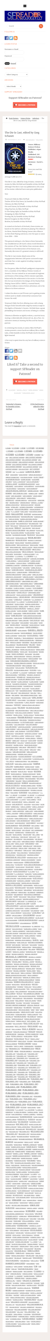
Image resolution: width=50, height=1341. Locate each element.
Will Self (20, 1312)
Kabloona (28, 874)
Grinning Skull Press (25, 754)
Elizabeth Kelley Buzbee (14, 686)
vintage (9, 1283)
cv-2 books (9, 599)
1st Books (40, 448)
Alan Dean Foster (26, 477)
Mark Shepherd (16, 938)
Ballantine (17, 514)
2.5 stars (19, 451)
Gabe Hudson (39, 722)
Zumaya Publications (13, 1326)
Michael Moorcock (18, 968)
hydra (39, 785)
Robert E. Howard (24, 1149)
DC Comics (9, 638)
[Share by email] (20, 351)
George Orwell (30, 738)
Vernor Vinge (19, 1278)
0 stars (8, 448)
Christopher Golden (13, 581)
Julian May (30, 867)
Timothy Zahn (27, 1258)
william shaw (11, 1312)
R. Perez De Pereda (20, 1112)
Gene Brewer (19, 733)
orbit (32, 1009)
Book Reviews (13, 118)
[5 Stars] (34, 174)
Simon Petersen (21, 1208)
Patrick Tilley (10, 1021)
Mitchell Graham (11, 980)
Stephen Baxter (33, 1223)
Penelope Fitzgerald (20, 1032)
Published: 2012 (30, 1099)
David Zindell (32, 635)
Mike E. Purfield (26, 973)
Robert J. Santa (18, 1153)
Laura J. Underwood (31, 908)
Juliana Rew (10, 867)
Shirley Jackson (34, 1202)
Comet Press (38, 590)
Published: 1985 (22, 1074)
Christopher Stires (15, 586)
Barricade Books (11, 521)
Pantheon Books (20, 1016)
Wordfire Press (23, 1316)
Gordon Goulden (30, 742)
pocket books (24, 1044)
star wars (17, 1221)
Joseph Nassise (18, 862)
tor (35, 1266)
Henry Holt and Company (22, 776)
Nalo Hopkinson (36, 989)
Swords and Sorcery (22, 1242)
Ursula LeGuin (38, 1273)
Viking (18, 1280)
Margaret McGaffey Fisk (27, 933)
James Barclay (11, 809)
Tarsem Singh (24, 1246)
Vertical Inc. (10, 1280)
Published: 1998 (12, 1087)
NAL (28, 989)
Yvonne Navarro (11, 1323)
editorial (22, 675)
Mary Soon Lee (22, 942)
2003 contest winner (33, 457)
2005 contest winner (29, 460)
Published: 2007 (27, 1096)
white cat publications (28, 1295)
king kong (9, 896)
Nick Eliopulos (17, 998)
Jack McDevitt (17, 804)
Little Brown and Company (24, 918)
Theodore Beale (20, 1251)
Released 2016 (37, 1131)
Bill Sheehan (30, 530)
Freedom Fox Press (34, 720)
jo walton (19, 864)
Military (39, 139)
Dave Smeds (34, 622)
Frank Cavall (17, 715)
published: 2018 (12, 1107)
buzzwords (18, 554)
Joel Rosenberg (28, 839)
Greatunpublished (12, 747)
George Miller (19, 738)
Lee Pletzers (25, 910)
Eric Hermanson (23, 693)
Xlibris (39, 1319)
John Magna (32, 848)
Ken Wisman (19, 890)
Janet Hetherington (23, 820)
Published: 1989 (34, 1076)
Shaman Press (31, 1200)
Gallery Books (11, 727)
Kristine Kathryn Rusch (31, 899)
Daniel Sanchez (11, 611)
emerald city (10, 690)
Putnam (23, 1107)
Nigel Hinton (19, 1000)
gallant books (31, 724)
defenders (25, 642)
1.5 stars (30, 448)
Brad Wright (10, 542)
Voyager (36, 1283)
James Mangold (38, 813)
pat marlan (31, 1016)
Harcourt (10, 764)
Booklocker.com (21, 538)
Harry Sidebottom (19, 769)
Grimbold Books (11, 754)
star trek (33, 1218)
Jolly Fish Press (22, 852)
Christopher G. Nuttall (33, 579)
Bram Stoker (19, 542)
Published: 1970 (35, 1065)
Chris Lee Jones (37, 574)
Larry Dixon (39, 906)
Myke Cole (27, 986)
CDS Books (26, 567)
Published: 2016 (18, 1104)
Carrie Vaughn (35, 561)
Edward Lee (21, 677)
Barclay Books (14, 519)
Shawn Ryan (24, 1202)
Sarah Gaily (26, 1183)
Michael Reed (30, 968)
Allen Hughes (39, 486)
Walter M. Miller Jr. (24, 1288)
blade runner (30, 532)
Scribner (20, 1193)
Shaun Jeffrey (14, 1202)
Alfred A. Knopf (11, 484)
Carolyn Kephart (23, 561)
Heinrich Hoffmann (29, 774)
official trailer (33, 1005)
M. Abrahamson (25, 926)
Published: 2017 (28, 393)
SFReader (16, 1200)
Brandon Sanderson (32, 542)
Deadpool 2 (17, 638)
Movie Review (26, 984)
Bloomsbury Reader (19, 535)
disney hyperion (18, 654)
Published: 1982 (23, 1072)
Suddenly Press (35, 1237)
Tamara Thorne (32, 1244)
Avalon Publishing (21, 509)
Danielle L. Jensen (33, 608)
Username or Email (11, 49)
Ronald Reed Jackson (29, 1167)
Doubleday (9, 663)
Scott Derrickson (24, 1190)
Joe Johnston (18, 839)
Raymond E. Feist (35, 1122)
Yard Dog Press (20, 1321)
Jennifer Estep (30, 832)
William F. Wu (10, 1304)
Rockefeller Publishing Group (25, 1163)
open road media (24, 1009)
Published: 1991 (24, 1079)
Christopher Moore (12, 583)
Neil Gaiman (10, 993)
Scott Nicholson (36, 1190)
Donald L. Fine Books (33, 656)
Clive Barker (37, 588)
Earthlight (32, 672)
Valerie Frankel (29, 1276)
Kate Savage (38, 878)
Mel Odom (32, 949)
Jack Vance (35, 804)
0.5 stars (15, 448)
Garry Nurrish (10, 729)
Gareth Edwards (37, 727)
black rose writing (17, 532)
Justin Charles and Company (23, 869)
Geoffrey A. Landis (17, 736)
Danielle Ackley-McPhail (16, 608)
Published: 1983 (34, 1072)
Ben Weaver (9, 528)
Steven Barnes (36, 1230)
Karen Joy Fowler (35, 876)
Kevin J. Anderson (11, 892)
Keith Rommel (28, 885)
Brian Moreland (15, 547)
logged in (17, 426)
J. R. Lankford (28, 797)
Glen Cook (32, 740)
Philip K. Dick (34, 1039)
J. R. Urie (37, 797)
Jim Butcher (27, 834)
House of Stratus (13, 785)
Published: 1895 (38, 1051)
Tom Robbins (30, 1263)
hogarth (18, 781)
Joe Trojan (38, 839)
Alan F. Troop (38, 477)
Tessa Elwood (28, 1248)
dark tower (18, 618)
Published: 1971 (11, 1067)
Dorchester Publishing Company (23, 661)
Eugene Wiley (11, 700)
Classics (28, 588)
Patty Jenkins (31, 1021)
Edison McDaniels (11, 675)
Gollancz (20, 742)
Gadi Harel (9, 724)
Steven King (20, 1232)
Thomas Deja (30, 1253)
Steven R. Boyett (30, 1232)
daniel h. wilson (34, 606)
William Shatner (34, 1309)
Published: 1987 (11, 1076)
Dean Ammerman (28, 638)
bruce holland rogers (13, 552)
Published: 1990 (11, 1079)
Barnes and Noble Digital (28, 519)
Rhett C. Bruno (11, 1136)
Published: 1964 (10, 1063)
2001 (7, 457)
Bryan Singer (39, 552)
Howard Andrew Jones (28, 785)
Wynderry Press (15, 1319)
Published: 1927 (21, 1056)
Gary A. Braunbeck (23, 729)
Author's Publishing (26, 507)
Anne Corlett (21, 498)
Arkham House (25, 502)
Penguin (31, 1032)
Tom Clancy (35, 1260)
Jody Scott (32, 837)
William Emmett (34, 1302)
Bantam (27, 514)
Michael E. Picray (12, 959)
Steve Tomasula (27, 1235)
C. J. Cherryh (28, 556)
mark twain (26, 938)
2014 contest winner (14, 467)
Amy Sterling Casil (20, 493)
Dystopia (33, 670)
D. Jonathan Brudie (32, 602)
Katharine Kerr (11, 880)
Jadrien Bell (15, 806)
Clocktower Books (12, 590)
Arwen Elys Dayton (27, 505)
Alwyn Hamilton (31, 488)
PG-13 (27, 1039)
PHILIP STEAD (22, 1041)
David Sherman (26, 633)
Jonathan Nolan (32, 857)
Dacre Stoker (19, 604)
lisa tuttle (9, 918)
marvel (36, 940)
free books (23, 720)
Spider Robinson (34, 1216)
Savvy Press (32, 1185)
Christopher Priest (26, 583)
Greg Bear (22, 747)
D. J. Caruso (21, 602)
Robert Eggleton (38, 1149)
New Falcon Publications (27, 996)
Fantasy (17, 705)
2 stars (9, 451)
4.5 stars (19, 454)
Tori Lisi (14, 1269)
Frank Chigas (39, 715)
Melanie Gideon (22, 949)
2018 (14, 472)
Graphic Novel (18, 745)
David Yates (22, 635)
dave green (15, 622)
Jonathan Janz (21, 855)
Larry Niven (10, 908)
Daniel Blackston (12, 606)
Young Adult (36, 1321)
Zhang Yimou (35, 1323)
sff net (8, 1200)
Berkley (18, 528)
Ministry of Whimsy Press (31, 977)
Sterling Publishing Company (27, 1228)
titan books (37, 1258)
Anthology (35, 118)
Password (8, 56)
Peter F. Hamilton (31, 1034)
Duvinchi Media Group (21, 670)
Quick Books (32, 1107)
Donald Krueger (19, 656)
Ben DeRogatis (33, 523)
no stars (19, 1003)
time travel (39, 1255)
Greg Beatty (31, 747)
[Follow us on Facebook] (6, 38)
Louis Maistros (12, 923)
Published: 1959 (11, 1060)
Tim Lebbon (9, 1258)
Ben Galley (14, 525)
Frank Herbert (11, 717)
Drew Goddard (27, 665)
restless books (35, 1134)
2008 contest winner (26, 462)
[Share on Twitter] (11, 351)
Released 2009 (20, 1129)
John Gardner (17, 846)
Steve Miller (24, 1230)
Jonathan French (34, 852)
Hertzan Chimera (18, 778)
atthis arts (14, 507)
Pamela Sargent (32, 1014)
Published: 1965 (21, 1063)
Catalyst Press (21, 563)
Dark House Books (29, 613)
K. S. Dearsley (19, 874)
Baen (8, 514)
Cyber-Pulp (18, 599)
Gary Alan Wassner (36, 729)
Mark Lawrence (30, 935)
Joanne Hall (15, 837)
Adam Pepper (23, 474)
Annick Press (31, 498)
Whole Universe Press (17, 1297)
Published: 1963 (34, 1060)
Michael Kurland (11, 966)
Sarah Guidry (36, 1183)
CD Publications (16, 567)
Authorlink (9, 509)
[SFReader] (25, 16)
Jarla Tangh (35, 820)
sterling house (11, 1228)
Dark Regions (16, 615)
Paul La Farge (16, 1029)
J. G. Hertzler (10, 797)
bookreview (10, 540)
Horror (25, 783)
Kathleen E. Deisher (23, 880)
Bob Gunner (40, 535)
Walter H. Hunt (32, 1285)
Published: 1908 (33, 1054)
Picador (30, 1041)
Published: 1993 (12, 1081)
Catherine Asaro (34, 563)
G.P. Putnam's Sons (26, 722)
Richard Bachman (23, 1136)
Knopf (15, 896)
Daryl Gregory (24, 620)
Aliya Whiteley (29, 486)
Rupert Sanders (21, 1172)
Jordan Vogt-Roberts (28, 860)
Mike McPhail (37, 973)
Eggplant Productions (26, 679)
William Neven (14, 1307)
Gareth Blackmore (24, 727)
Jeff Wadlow (10, 832)
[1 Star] (29, 174)
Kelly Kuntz (10, 887)
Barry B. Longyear (25, 521)
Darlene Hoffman (11, 620)
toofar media (28, 1266)
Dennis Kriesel (33, 647)
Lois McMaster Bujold (27, 920)
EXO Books (9, 702)
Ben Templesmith (36, 525)
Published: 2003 (30, 1093)
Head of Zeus (22, 771)
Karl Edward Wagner (24, 878)
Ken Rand (30, 887)
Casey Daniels (10, 563)
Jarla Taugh (10, 823)
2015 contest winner (30, 467)
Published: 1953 (22, 1058)
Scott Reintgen (11, 1193)
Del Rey (32, 645)
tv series (37, 1271)
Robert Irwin (30, 1151)
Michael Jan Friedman (21, 964)
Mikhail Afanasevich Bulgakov (16, 975)
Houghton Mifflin (35, 783)
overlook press (21, 1014)
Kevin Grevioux (38, 890)
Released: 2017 (11, 1134)
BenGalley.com (24, 525)
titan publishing (12, 1260)
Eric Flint (14, 693)
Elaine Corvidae (22, 681)
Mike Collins (15, 973)
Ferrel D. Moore (11, 708)
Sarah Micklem (11, 1185)
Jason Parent (31, 823)
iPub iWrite (14, 792)
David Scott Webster (13, 633)
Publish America (26, 1051)
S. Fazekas (23, 1176)
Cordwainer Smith (34, 592)
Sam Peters (34, 1179)
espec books (33, 390)
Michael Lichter (23, 966)
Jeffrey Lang (18, 828)
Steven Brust (10, 1232)
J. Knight (19, 797)
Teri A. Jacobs (34, 1246)
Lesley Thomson (16, 912)
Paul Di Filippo (17, 1023)
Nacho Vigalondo (19, 989)
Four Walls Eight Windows (24, 712)
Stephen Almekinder (19, 1223)
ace (7, 475)
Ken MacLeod (20, 888)
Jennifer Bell (19, 832)
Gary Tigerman (20, 731)
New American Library (32, 993)
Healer (30, 771)
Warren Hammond (18, 1290)
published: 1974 (23, 1067)
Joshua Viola (10, 864)
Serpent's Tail (10, 1197)
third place (20, 1253)
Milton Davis (17, 977)
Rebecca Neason (11, 1127)
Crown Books (24, 597)
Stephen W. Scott (35, 1225)
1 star (22, 448)
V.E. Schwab (9, 1276)
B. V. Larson (15, 511)
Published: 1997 (31, 1084)
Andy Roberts (27, 496)
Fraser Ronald (25, 717)
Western (16, 1295)
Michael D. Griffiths (16, 957)
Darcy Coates (34, 611)
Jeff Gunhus (35, 825)
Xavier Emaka (28, 1319)
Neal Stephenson (21, 991)
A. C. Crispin (20, 472)
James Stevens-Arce (35, 818)
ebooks (39, 672)
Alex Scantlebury (32, 481)
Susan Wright (33, 1239)
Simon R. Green (32, 1208)
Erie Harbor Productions (29, 695)
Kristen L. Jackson (15, 899)
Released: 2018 (24, 1134)
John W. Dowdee (11, 852)
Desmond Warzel (12, 651)
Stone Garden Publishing (20, 1237)
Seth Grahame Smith (23, 1197)
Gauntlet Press (32, 731)
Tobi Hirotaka (24, 1260)
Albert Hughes (26, 479)
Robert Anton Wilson (18, 1147)
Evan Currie (22, 700)
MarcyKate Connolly (33, 931)
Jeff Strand (26, 830)
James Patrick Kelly (21, 818)
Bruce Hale (36, 549)
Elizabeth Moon (15, 688)
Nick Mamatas (28, 998)
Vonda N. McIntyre (26, 1283)
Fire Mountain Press (22, 710)
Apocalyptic (32, 500)
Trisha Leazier (17, 1271)
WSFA (7, 1319)
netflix (19, 993)
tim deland (30, 1255)
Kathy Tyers (36, 880)
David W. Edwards (11, 635)
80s (42, 455)
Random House (26, 1117)
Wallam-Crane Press (18, 1285)
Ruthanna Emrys (33, 1172)
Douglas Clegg (38, 663)
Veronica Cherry (31, 1278)
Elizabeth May (28, 686)
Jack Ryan (27, 804)
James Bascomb (22, 809)
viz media (16, 1283)
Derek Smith (40, 649)
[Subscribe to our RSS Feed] (15, 38)
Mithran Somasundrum (26, 980)
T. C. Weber (34, 1242)
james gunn (29, 811)
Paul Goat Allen (31, 1023)
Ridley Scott (28, 1142)
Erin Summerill (16, 697)
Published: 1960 (23, 1060)
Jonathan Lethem (33, 855)
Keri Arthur (28, 890)
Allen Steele (11, 488)
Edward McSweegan (33, 677)
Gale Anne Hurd (19, 724)
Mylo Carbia (37, 986)
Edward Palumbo (11, 679)
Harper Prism (19, 766)
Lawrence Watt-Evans (13, 910)
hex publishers (30, 778)
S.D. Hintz (34, 1174)
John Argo (39, 841)
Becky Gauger (10, 523)
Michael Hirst (16, 961)
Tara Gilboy (14, 1246)
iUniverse (23, 792)
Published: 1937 (33, 1056)
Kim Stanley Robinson (32, 894)
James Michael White (28, 816)
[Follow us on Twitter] (11, 38)
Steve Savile (16, 1235)
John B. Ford (10, 843)
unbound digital (15, 1273)
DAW (41, 635)
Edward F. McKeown (33, 675)
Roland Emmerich (38, 1165)
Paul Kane (33, 1026)
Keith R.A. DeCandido (14, 885)
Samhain (25, 1179)
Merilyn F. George (19, 952)
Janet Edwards (10, 820)
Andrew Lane (33, 493)
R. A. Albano (19, 1110)
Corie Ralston (10, 595)
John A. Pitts (16, 841)
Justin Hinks (38, 869)
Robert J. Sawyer (30, 1153)
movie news (16, 984)
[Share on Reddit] (16, 351)
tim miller (17, 1258)
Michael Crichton (31, 954)
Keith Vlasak (38, 885)
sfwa (24, 1200)
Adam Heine (14, 474)
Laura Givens (19, 908)
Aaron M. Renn (32, 472)
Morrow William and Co (23, 982)
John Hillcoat (27, 846)
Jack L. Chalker (29, 802)
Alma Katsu (21, 488)
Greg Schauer (32, 752)
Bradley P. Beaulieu (34, 540)
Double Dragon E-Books (23, 663)
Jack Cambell (31, 799)
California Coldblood (21, 558)
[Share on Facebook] (7, 351)
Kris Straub (32, 896)
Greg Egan (14, 749)
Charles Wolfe (11, 572)
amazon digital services (16, 491)
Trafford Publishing (25, 1269)
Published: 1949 (10, 1058)
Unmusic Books (27, 1273)
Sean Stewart (29, 1193)
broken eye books (12, 549)
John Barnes (29, 843)
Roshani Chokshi (24, 1169)
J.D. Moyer (30, 795)
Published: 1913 (10, 1056)
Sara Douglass (33, 1181)
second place (18, 1195)
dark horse (17, 613)
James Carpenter (18, 811)
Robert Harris (20, 1151)
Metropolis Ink (31, 952)
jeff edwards (24, 825)
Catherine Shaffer (27, 565)
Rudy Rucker (36, 1169)
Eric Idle (33, 693)
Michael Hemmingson (27, 959)
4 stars (10, 454)
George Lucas (29, 736)
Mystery (9, 989)
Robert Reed (16, 1158)
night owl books (30, 1000)
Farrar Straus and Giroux (31, 705)
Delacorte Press (36, 642)
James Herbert (39, 811)
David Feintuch (34, 625)
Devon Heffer (33, 651)
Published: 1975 (34, 1067)
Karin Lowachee (11, 878)
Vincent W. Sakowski (31, 1281)
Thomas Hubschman (18, 1255)
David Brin (24, 625)
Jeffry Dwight (16, 830)
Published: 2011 (16, 1099)
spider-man (23, 1216)
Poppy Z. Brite (18, 1046)
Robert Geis (10, 1151)
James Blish (32, 809)
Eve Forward (31, 700)
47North (37, 455)
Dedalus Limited (15, 642)
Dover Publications (13, 665)
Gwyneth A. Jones (15, 759)
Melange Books (11, 949)
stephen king (22, 1226)
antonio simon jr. (21, 500)
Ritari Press (18, 1144)
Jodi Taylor (24, 837)
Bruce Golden (25, 549)
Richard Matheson (26, 1139)
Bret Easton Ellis (23, 545)
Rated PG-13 (22, 1119)
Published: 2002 (13, 1093)
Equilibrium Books (26, 690)
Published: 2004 (13, 1096)
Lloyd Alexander (11, 920)
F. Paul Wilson (30, 702)
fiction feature (32, 708)
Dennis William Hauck (27, 649)
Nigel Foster (10, 1000)
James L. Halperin (12, 813)
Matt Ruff (25, 945)
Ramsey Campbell (30, 1114)
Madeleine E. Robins (30, 929)
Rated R (31, 1119)
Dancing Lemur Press (32, 604)
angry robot (37, 496)
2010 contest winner (19, 464)
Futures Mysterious (12, 722)
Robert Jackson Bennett (22, 1156)
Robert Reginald (26, 1158)
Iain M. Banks (10, 788)
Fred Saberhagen (12, 720)
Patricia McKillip (17, 1019)
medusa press (26, 947)
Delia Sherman (10, 644)
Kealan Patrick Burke (13, 883)
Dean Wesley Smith (12, 640)
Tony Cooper (18, 1266)
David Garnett (19, 627)
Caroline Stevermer (37, 558)
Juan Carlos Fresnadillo (33, 864)
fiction (21, 708)
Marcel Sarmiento (19, 931)
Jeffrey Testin (28, 828)
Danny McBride (22, 611)
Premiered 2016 (27, 1049)
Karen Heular (22, 876)
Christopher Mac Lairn (29, 581)
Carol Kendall (11, 561)
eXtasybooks (19, 702)
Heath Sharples (16, 774)
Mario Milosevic (18, 935)
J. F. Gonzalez (39, 795)
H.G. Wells (10, 761)
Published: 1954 (34, 1058)
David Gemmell (32, 627)
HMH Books (10, 781)
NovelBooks (35, 1003)
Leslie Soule (27, 912)
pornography (28, 1046)
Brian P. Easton (27, 547)
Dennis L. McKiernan (12, 649)
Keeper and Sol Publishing (30, 883)
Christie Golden (28, 577)
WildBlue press (18, 1299)
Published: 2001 (30, 1090)
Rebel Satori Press (24, 1127)
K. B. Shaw (31, 871)
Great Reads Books (30, 745)
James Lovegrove (25, 813)
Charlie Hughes (22, 572)
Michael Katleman (36, 964)
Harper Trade (29, 766)
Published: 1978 (36, 1070)
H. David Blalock (38, 759)
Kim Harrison (18, 894)
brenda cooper (11, 545)
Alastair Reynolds (13, 479)
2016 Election (24, 469)
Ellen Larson (34, 688)
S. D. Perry (14, 1176)
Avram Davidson (35, 509)
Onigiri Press (18, 1007)
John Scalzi (27, 850)
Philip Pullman (11, 1041)
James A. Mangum (37, 806)
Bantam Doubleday (13, 516)
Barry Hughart (38, 521)
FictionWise (10, 710)
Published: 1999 (28, 1087)
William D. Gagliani (19, 1302)
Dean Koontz (39, 638)
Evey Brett (40, 700)
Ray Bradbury (23, 1122)
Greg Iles (33, 749)
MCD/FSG (41, 945)
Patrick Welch (21, 1021)
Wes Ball (9, 1295)
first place (10, 712)
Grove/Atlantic (11, 756)
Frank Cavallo (29, 715)
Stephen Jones (11, 1225)
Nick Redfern (38, 998)
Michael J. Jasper (28, 961)
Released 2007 (36, 1127)
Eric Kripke (15, 695)
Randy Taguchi (38, 1117)
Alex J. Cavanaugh (19, 481)
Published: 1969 (23, 1065)
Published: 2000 (13, 1090)
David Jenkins (22, 630)
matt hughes (16, 945)
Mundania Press (11, 986)
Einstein (13, 681)
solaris (39, 1211)
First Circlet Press (36, 710)
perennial (21, 1034)
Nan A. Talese (10, 991)
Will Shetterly (30, 1312)
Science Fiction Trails (35, 1188)
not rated (26, 1003)
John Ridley (18, 850)
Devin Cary (23, 651)
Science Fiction (25, 118)
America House (33, 491)
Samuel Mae (23, 1181)
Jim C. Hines (36, 834)
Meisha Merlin (37, 947)
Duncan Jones (20, 667)
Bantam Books (37, 514)
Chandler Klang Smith (33, 570)
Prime (16, 1051)
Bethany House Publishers (15, 530)
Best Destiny (26, 528)
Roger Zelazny (26, 1165)
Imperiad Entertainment (21, 790)
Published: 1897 (10, 1054)
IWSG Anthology (33, 792)
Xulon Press (10, 1321)
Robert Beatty (31, 1147)
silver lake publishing (20, 1205)
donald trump (11, 658)
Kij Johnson (31, 892)
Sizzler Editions (19, 1211)
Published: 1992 (37, 1079)
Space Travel (29, 1214)
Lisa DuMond (29, 915)
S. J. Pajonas (33, 1176)
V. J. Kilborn (18, 1276)
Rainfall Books (33, 1112)
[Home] (6, 118)
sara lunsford (22, 1185)
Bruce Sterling (27, 552)
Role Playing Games (13, 1167)
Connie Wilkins (10, 592)
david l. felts (22, 390)
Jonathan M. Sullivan (16, 857)
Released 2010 (31, 1129)
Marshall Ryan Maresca (23, 940)
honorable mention (13, 783)
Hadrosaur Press (21, 761)
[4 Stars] (33, 174)
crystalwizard (37, 597)
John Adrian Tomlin (28, 841)
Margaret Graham (12, 933)
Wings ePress (18, 1314)
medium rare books (13, 947)
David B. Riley (15, 625)
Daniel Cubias (23, 606)
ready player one (35, 1124)
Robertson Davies (20, 1160)
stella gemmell (28, 1221)
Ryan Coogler (24, 1174)
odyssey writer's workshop (16, 1005)
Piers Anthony (38, 1041)
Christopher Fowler (17, 579)
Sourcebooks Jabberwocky (15, 1214)
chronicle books (29, 586)
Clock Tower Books (26, 590)
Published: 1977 (24, 1070)
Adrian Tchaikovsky (12, 477)
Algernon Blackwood (26, 484)
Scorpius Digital (11, 1190)
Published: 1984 (10, 1074)
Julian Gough (20, 867)
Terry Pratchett (17, 1248)
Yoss (28, 1321)
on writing (28, 1007)
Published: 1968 (11, 1065)
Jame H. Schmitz (26, 806)
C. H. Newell (19, 556)
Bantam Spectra (27, 516)
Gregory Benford (19, 752)
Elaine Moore (33, 681)
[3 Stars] (32, 174)
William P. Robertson (27, 1307)
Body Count (10, 538)
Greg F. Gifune (24, 749)
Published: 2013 (11, 1101)
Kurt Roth (21, 901)
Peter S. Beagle (17, 1036)
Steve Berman (14, 1230)
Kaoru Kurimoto (38, 874)
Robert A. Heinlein (30, 1144)
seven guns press (36, 1197)
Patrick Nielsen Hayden (32, 1019)
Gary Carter (10, 731)
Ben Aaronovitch (22, 523)
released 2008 (10, 1129)
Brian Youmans (38, 547)
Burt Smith (9, 554)
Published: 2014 (25, 1101)
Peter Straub (19, 1039)
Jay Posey (40, 823)
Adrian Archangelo (35, 474)
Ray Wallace (22, 1124)
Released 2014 (13, 1131)
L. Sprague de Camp (22, 903)
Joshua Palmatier (32, 862)
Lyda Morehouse (25, 923)
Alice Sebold (18, 486)
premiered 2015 (14, 1048)
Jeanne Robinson (12, 825)
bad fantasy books (35, 511)
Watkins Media (24, 1293)
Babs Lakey (24, 511)
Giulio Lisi (24, 740)
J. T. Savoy (22, 799)
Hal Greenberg (33, 761)
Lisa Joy (38, 915)
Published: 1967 (33, 1063)
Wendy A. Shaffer (36, 1293)
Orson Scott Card (27, 1012)
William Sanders (20, 1309)
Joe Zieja (8, 841)
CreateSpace (38, 595)
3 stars (28, 451)
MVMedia (20, 986)
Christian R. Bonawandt (13, 577)
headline (14, 771)
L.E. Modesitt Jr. (31, 901)
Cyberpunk (27, 599)
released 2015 (24, 1131)
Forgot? (13, 63)
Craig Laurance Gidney (24, 595)
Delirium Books (22, 644)
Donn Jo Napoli (22, 658)
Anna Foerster (10, 498)
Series (38, 1195)
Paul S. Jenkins (29, 1029)
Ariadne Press (14, 502)
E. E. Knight (14, 672)
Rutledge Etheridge (12, 1174)
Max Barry (33, 945)
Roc (12, 1163)
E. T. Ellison (23, 672)
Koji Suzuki (22, 896)
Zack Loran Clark (24, 1323)
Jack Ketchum (17, 802)
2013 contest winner (35, 464)
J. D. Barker (22, 795)
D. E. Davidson (36, 599)
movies (35, 984)
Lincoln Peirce (17, 915)
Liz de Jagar (39, 918)
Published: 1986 (34, 1074)
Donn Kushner (33, 658)
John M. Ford (23, 848)
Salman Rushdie (16, 1179)
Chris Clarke (26, 574)
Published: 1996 (16, 1084)
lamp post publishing (27, 906)
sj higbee (30, 1211)
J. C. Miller (13, 795)
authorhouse (38, 507)
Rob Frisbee (31, 1160)
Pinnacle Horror (11, 1043)
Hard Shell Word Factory (23, 764)
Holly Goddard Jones (30, 781)
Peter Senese (28, 1036)
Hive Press (40, 778)
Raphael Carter (11, 1119)
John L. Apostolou (11, 848)
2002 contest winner (16, 457)
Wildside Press (30, 1300)
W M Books (27, 1314)
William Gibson (21, 1304)
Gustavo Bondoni (24, 756)
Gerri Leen (15, 740)
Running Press (10, 1172)
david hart (11, 630)
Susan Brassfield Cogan (19, 1239)
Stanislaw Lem (24, 1218)
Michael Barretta (18, 954)
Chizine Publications (13, 574)
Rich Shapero (18, 1142)
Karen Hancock (11, 876)
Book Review (34, 538)
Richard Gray (34, 1136)
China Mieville (34, 572)
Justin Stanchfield (20, 871)
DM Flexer (28, 654)
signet (8, 1205)
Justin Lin (9, 871)
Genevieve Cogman (31, 733)
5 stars (29, 455)
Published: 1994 (25, 1081)
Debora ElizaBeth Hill (26, 640)
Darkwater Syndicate (32, 618)
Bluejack (31, 535)
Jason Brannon (20, 823)
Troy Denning (28, 1271)
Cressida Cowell (12, 597)
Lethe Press (36, 912)
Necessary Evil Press (35, 991)
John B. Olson (19, 843)
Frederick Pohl (39, 717)
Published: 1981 (11, 1072)
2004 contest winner (13, 460)
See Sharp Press (29, 1195)
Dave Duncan (35, 620)
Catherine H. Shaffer (13, 565)
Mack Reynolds (17, 929)
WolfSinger (36, 1314)
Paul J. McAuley (20, 1026)
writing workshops (36, 1316)
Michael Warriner (19, 970)
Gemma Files (10, 733)
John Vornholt (37, 850)
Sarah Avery (16, 1183)
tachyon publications (19, 1244)
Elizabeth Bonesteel (35, 684)
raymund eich (10, 1124)
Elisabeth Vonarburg (19, 684)
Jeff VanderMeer (37, 830)
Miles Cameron (33, 975)
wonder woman (11, 1316)
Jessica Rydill (17, 834)
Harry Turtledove (32, 769)
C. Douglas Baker (29, 554)
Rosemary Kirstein (12, 1169)
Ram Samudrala (17, 1114)
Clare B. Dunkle (19, 588)
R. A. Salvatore (29, 1110)
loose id (41, 920)
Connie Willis (22, 592)
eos (17, 690)
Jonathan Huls (10, 855)
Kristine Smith (11, 901)
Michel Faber (31, 970)
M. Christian (36, 926)
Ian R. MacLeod (33, 788)
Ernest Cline (26, 697)
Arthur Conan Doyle (12, 505)
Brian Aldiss (34, 545)
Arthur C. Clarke (37, 502)
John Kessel (37, 846)
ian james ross (21, 788)
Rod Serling (15, 1165)
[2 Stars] (30, 174)
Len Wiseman (35, 910)
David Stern (37, 633)
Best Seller (36, 528)
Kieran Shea (22, 892)
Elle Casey (25, 688)
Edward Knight (11, 677)
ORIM (37, 1009)
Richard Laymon (12, 1139)
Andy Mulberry (16, 496)
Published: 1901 (21, 1054)
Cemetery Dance (18, 570)
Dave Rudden (24, 622)
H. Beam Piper (27, 759)
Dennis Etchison (20, 647)
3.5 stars (12, 390)
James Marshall (11, 816)
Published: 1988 (23, 1076)
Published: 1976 (11, 1070)
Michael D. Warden (35, 957)
